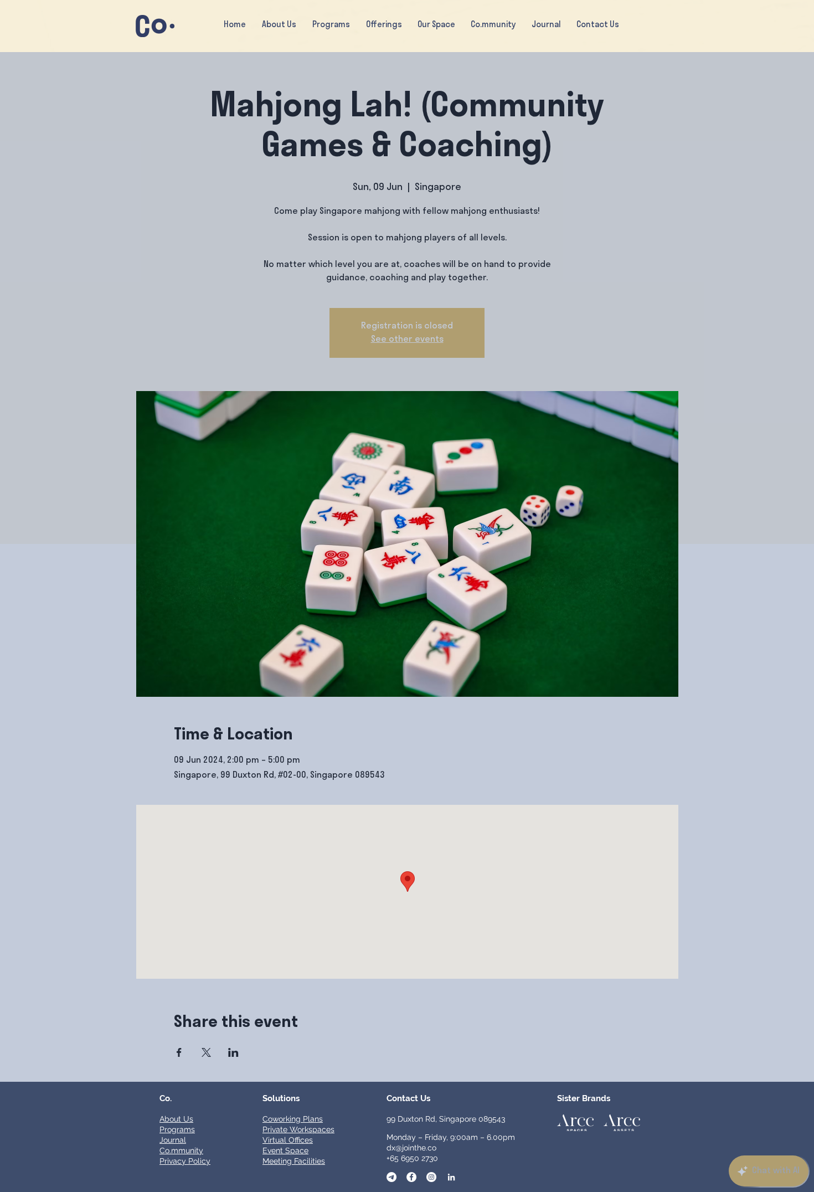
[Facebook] (411, 1177)
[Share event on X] (206, 1052)
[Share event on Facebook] (179, 1052)
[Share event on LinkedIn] (233, 1052)
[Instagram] (431, 1177)
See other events (407, 339)
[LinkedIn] (451, 1177)
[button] (384, 25)
